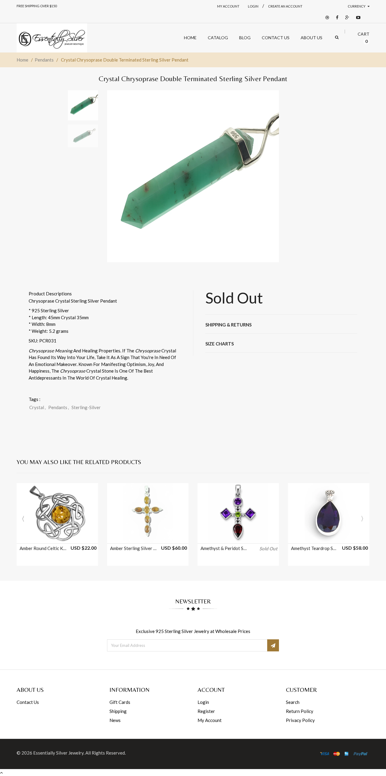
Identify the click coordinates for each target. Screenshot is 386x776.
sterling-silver (86, 407)
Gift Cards (119, 702)
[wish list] (72, 535)
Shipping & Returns (228, 324)
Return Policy (299, 711)
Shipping (118, 711)
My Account (228, 6)
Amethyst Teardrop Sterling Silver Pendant (314, 548)
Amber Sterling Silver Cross (133, 548)
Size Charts (219, 343)
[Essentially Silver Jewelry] (52, 37)
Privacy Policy (300, 720)
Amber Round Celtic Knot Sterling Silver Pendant (43, 548)
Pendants (44, 59)
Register (206, 711)
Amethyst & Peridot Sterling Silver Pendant (224, 548)
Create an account (285, 6)
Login (203, 702)
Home (22, 59)
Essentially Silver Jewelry (58, 752)
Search (292, 702)
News (115, 720)
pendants (58, 407)
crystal (37, 407)
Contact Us (28, 702)
